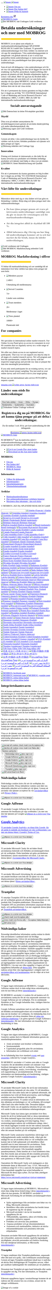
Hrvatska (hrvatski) (27, 563)
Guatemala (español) (29, 558)
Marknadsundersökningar (17, 496)
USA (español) (34, 641)
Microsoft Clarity (12, 763)
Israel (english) (22, 570)
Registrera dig (7, 17)
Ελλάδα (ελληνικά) (27, 553)
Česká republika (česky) (33, 534)
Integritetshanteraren (14, 484)
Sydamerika (19, 405)
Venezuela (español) (29, 644)
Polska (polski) (22, 608)
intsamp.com (6, 385)
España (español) (25, 551)
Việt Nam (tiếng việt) (31, 648)
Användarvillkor (41, 790)
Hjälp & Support (13, 469)
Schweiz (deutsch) (27, 615)
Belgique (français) (27, 522)
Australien (30, 405)
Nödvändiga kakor (12, 754)
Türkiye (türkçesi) (27, 634)
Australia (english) (27, 515)
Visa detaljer (27, 798)
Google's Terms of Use (29, 832)
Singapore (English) (28, 620)
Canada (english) (36, 530)
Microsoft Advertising (13, 766)
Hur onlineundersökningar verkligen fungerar (25, 499)
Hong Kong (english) (31, 561)
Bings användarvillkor (25, 881)
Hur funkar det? (13, 464)
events (34, 1055)
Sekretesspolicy (12, 481)
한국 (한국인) (30, 654)
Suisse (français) (36, 618)
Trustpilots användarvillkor (15, 909)
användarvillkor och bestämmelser (15, 972)
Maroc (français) (24, 584)
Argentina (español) (37, 513)
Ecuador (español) (26, 546)
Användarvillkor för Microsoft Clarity (29, 858)
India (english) (22, 565)
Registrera (15, 432)
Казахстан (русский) (39, 572)
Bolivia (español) (25, 525)
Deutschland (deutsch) (32, 544)
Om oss (9, 462)
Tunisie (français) (25, 632)
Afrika (27, 402)
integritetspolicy (29, 991)
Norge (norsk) (21, 594)
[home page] (11, 2)
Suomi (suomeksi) (26, 627)
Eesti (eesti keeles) (27, 549)
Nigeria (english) (33, 591)
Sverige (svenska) (26, 629)
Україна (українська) (31, 646)
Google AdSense (12, 757)
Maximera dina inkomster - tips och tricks (23, 501)
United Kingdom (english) (37, 637)
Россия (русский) (35, 606)
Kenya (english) (24, 575)
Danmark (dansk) (33, 542)
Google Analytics (12, 760)
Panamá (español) (33, 599)
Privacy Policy (11, 793)
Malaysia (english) (35, 582)
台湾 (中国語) (22, 657)
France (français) (24, 556)
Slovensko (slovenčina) (33, 622)
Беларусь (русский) (30, 518)
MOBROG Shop (13, 467)
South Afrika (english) (31, 625)
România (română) (35, 613)
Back (21, 772)
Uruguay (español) (27, 639)
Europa (35, 402)
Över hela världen (9, 402)
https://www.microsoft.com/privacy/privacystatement (23, 1177)
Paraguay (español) (27, 601)
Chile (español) (22, 537)
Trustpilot (9, 769)
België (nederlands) (28, 520)
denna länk (27, 967)
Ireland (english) (41, 568)
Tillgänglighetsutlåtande (16, 486)
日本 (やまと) (22, 651)
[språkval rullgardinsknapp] (2, 671)
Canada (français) (25, 532)
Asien (20, 402)
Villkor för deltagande (15, 479)
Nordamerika (7, 405)
